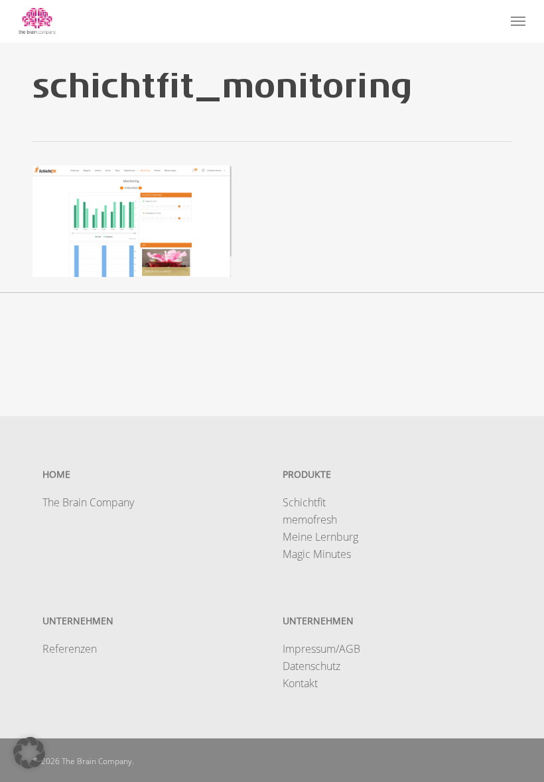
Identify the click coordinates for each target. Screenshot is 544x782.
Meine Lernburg (320, 537)
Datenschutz (311, 666)
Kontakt (300, 683)
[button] (518, 21)
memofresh (310, 519)
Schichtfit (304, 502)
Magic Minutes (317, 554)
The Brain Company (88, 502)
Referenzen (69, 649)
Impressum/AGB (321, 649)
